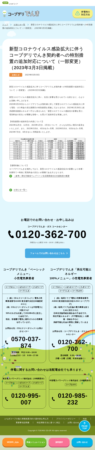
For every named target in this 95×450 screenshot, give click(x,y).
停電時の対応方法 (85, 13)
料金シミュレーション (36, 442)
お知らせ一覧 (19, 25)
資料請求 (59, 442)
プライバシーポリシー (65, 419)
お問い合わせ (73, 423)
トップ (5, 25)
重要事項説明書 (22, 423)
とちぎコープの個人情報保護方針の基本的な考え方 (26, 419)
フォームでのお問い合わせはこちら (47, 253)
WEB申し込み (13, 442)
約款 (85, 419)
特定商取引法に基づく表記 (48, 423)
